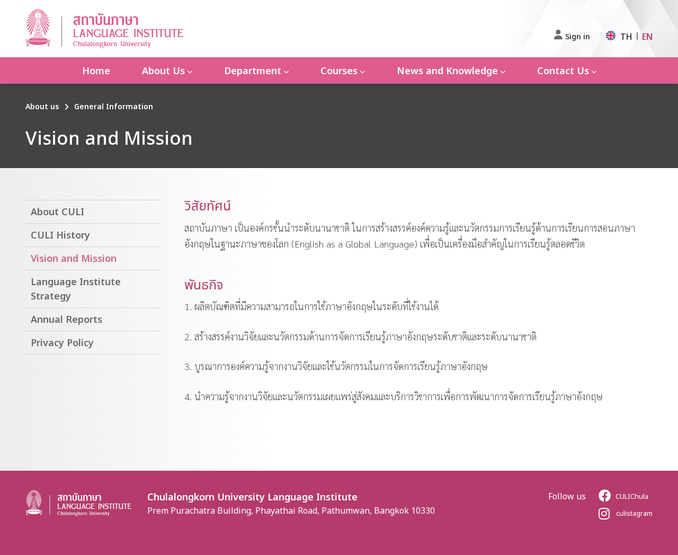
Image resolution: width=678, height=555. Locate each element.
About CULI (57, 211)
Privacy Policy (62, 342)
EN (647, 36)
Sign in (577, 36)
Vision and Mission (74, 258)
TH (626, 36)
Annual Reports (66, 319)
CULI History (60, 234)
